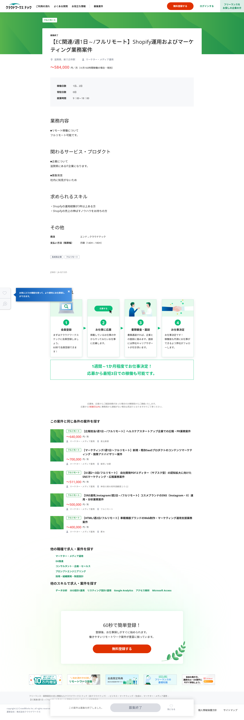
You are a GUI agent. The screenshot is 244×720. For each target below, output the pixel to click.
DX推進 (59, 561)
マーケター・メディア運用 (69, 556)
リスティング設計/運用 (99, 590)
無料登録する (122, 649)
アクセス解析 (143, 590)
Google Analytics (123, 590)
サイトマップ (230, 710)
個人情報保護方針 (207, 710)
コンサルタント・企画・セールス (73, 566)
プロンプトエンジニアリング (71, 571)
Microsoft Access (161, 590)
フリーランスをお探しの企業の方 (232, 6)
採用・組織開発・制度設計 (69, 576)
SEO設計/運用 (77, 590)
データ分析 (61, 590)
